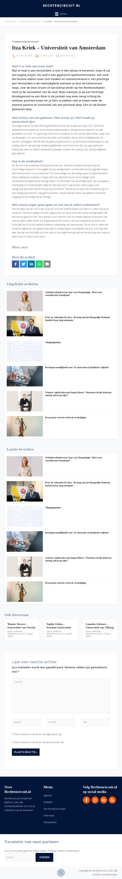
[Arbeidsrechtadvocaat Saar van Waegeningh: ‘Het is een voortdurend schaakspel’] (25, 301)
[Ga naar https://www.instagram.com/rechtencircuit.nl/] (95, 800)
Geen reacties (67, 55)
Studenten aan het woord (25, 41)
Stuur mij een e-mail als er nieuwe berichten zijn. (39, 742)
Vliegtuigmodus (53, 342)
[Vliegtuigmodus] (25, 351)
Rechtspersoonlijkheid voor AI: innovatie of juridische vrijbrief (76, 367)
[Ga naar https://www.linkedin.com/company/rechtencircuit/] (103, 800)
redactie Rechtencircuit (15, 632)
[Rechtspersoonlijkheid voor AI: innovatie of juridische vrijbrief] (25, 376)
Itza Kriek (27, 55)
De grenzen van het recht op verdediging (65, 417)
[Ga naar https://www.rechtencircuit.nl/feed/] (112, 800)
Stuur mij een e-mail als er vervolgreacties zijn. (38, 734)
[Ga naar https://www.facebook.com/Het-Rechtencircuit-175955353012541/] (86, 800)
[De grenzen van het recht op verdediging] (25, 426)
